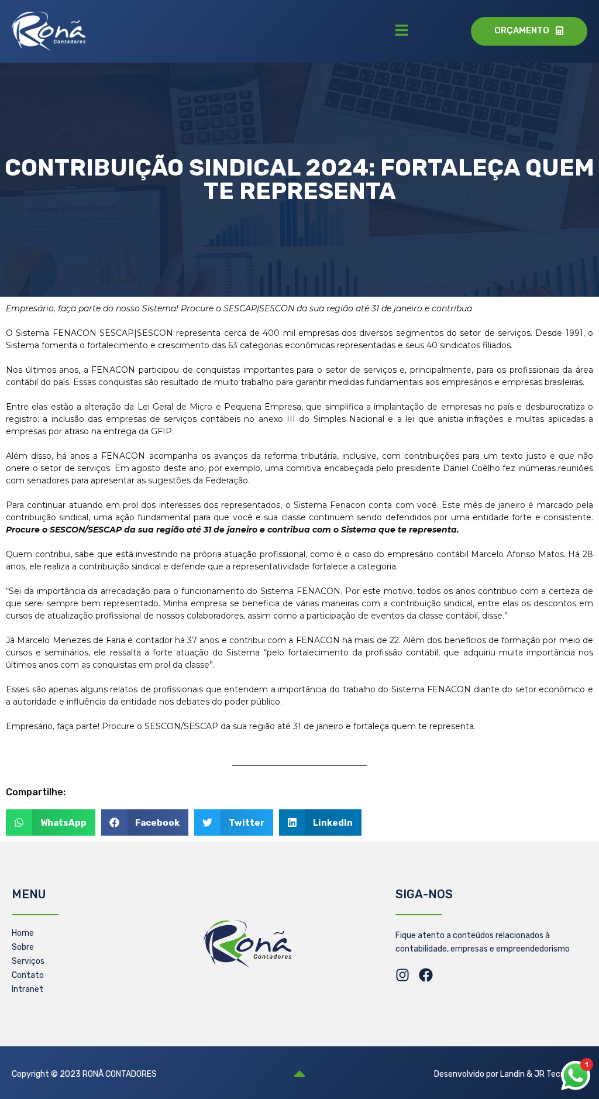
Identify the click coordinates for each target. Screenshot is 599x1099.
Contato (28, 975)
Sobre (23, 947)
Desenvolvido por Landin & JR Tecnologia (510, 1074)
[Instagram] (402, 975)
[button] (401, 31)
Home (23, 933)
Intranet (27, 989)
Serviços (28, 961)
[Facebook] (426, 975)
